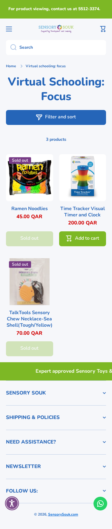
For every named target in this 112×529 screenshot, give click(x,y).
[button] (103, 29)
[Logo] (56, 29)
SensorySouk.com (63, 514)
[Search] (11, 47)
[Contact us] (100, 503)
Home (11, 66)
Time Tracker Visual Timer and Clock (82, 212)
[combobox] (56, 47)
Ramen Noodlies (29, 209)
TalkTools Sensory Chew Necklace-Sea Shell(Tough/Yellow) (30, 319)
